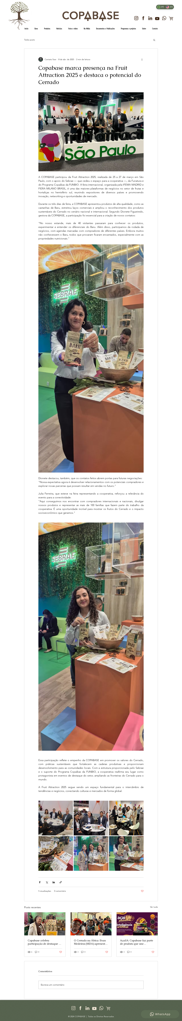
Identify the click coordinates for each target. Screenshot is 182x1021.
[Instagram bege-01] (73, 1008)
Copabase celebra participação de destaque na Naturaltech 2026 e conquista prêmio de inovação (45, 942)
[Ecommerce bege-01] (108, 1008)
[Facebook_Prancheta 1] (143, 18)
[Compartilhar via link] (60, 882)
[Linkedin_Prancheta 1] (150, 18)
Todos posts (29, 39)
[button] (154, 40)
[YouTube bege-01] (94, 1008)
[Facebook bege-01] (80, 1008)
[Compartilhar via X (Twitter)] (46, 882)
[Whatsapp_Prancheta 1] (164, 18)
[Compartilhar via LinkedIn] (53, 882)
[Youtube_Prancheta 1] (157, 18)
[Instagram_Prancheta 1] (136, 18)
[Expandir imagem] (55, 818)
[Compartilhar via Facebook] (39, 882)
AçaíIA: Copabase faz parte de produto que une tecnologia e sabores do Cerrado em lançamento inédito (136, 942)
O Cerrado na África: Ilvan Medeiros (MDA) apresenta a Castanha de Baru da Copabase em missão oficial (90, 942)
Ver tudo (154, 907)
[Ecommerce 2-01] (171, 18)
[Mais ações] (142, 59)
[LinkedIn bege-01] (87, 1008)
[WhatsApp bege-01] (101, 1008)
